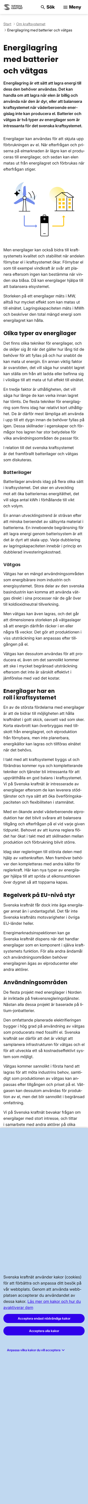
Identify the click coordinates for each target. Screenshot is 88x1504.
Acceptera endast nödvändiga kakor (44, 1318)
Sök (47, 7)
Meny (72, 7)
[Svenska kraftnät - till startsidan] (13, 7)
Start (7, 24)
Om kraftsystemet (30, 24)
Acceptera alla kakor (44, 1331)
